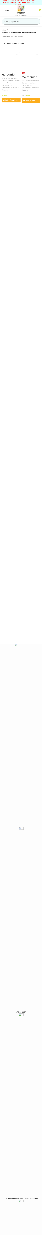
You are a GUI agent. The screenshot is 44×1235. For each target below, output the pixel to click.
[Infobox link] (21, 920)
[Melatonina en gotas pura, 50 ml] (31, 60)
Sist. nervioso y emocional (30, 81)
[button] (11, 100)
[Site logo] (21, 10)
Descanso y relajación (29, 83)
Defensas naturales (8, 78)
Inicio (4, 30)
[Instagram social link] (38, 4)
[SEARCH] (37, 21)
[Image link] (21, 735)
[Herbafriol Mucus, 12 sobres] (11, 60)
